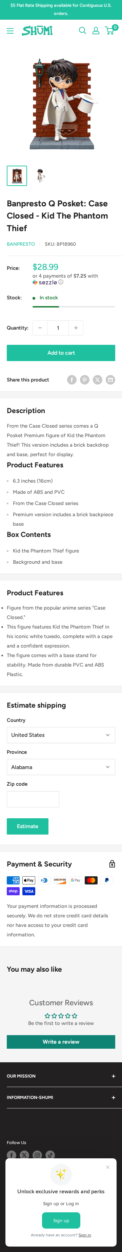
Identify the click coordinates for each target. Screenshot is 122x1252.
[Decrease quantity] (40, 328)
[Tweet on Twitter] (97, 380)
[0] (109, 30)
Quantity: (17, 328)
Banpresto (21, 244)
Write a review (61, 1042)
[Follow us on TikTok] (50, 1155)
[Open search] (82, 30)
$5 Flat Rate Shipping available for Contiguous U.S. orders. (61, 9)
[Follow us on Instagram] (37, 1155)
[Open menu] (10, 31)
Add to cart (61, 353)
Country (16, 720)
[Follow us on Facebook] (11, 1155)
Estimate (27, 826)
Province (17, 752)
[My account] (96, 30)
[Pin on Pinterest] (84, 380)
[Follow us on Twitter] (24, 1155)
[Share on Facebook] (72, 380)
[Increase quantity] (76, 328)
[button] (74, 279)
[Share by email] (110, 380)
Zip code (17, 784)
